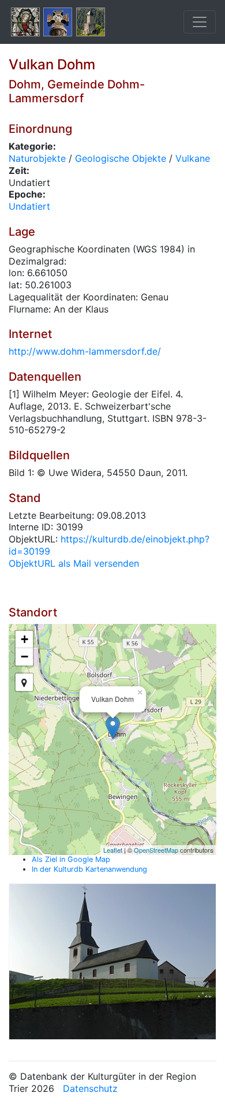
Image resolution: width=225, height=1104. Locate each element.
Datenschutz (90, 1088)
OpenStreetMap (156, 849)
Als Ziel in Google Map (71, 859)
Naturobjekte (37, 158)
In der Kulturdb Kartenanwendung (89, 869)
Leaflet (112, 849)
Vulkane (192, 158)
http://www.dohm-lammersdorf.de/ (85, 351)
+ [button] (24, 639)
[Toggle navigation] (199, 22)
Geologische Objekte (120, 158)
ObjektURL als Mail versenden (74, 563)
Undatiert (29, 206)
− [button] (24, 656)
